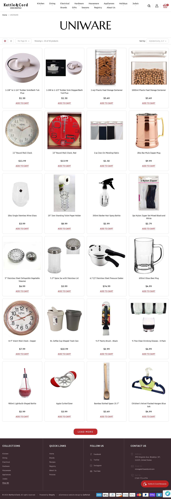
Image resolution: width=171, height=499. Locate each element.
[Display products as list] (11, 41)
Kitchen (40, 3)
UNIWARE (14, 15)
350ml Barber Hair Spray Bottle (106, 215)
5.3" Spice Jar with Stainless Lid (64, 278)
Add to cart (22, 103)
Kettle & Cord (14, 494)
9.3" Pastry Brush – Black (107, 341)
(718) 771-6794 (141, 478)
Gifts (74, 7)
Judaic (135, 3)
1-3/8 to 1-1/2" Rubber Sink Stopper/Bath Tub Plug (64, 91)
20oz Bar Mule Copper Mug (148, 152)
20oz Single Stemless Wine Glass (22, 215)
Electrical (64, 3)
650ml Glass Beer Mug (149, 278)
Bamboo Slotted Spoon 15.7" (106, 403)
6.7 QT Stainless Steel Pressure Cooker (106, 278)
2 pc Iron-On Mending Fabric (106, 152)
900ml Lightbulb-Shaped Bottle (22, 403)
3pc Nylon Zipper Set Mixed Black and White (148, 216)
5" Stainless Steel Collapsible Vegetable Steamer (22, 279)
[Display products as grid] (5, 41)
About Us (111, 7)
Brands (63, 7)
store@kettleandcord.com (144, 469)
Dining (52, 3)
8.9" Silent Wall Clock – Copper (22, 341)
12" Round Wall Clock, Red (64, 152)
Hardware (79, 3)
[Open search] (149, 6)
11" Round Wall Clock (22, 152)
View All (5, 483)
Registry (98, 7)
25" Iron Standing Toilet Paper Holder (64, 215)
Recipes (52, 462)
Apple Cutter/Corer (64, 403)
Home (4, 15)
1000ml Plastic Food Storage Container (149, 90)
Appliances (109, 3)
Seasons (85, 7)
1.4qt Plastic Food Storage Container (106, 90)
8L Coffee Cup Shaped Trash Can (64, 341)
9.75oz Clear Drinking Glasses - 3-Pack (149, 341)
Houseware (94, 3)
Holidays (123, 3)
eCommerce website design (69, 494)
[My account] (156, 6)
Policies (52, 474)
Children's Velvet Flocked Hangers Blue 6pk (149, 404)
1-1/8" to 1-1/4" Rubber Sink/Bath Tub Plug (22, 91)
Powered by (44, 494)
